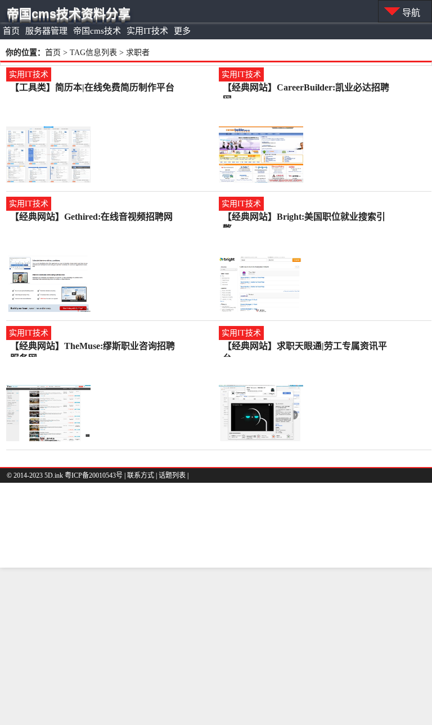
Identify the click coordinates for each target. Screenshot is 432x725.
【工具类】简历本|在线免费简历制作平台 (92, 87)
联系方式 (140, 475)
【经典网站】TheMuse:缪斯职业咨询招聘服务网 (92, 346)
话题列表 (172, 475)
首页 (11, 30)
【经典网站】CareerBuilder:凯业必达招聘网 (306, 88)
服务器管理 (46, 30)
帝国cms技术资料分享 (68, 14)
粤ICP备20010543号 (94, 475)
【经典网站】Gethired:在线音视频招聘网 (91, 216)
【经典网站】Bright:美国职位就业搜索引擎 (304, 217)
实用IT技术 (147, 30)
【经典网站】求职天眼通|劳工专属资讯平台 (305, 346)
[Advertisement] (216, 646)
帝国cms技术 (97, 30)
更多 (182, 30)
